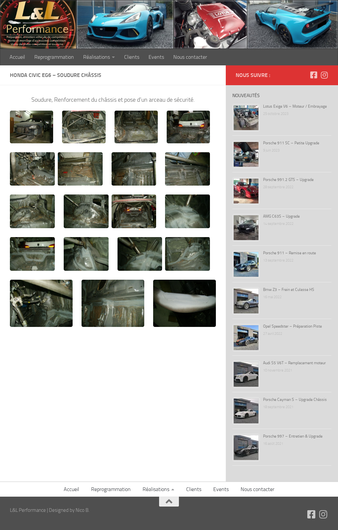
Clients (131, 57)
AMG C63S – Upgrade (281, 216)
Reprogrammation (54, 57)
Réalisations (96, 57)
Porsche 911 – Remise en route (289, 253)
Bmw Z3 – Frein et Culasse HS (288, 289)
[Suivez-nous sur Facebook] (314, 75)
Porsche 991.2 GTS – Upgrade (288, 179)
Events (156, 57)
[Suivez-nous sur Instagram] (324, 75)
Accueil (17, 57)
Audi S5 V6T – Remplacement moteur (294, 363)
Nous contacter (190, 57)
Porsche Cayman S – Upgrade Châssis (295, 399)
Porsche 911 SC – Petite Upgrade (291, 143)
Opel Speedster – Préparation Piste (292, 326)
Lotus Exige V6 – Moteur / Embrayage (295, 106)
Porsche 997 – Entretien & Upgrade (292, 436)
